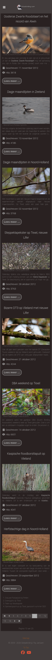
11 (40, 616)
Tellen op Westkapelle (13, 603)
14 (10, 621)
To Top (26, 647)
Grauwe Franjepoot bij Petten (16, 598)
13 (5, 621)
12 (45, 616)
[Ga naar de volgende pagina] (14, 621)
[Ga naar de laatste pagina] (19, 621)
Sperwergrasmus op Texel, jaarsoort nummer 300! (25, 606)
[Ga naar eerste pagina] (4, 616)
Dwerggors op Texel (13, 601)
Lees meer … (12, 81)
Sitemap (26, 638)
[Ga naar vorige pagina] (9, 616)
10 (34, 616)
